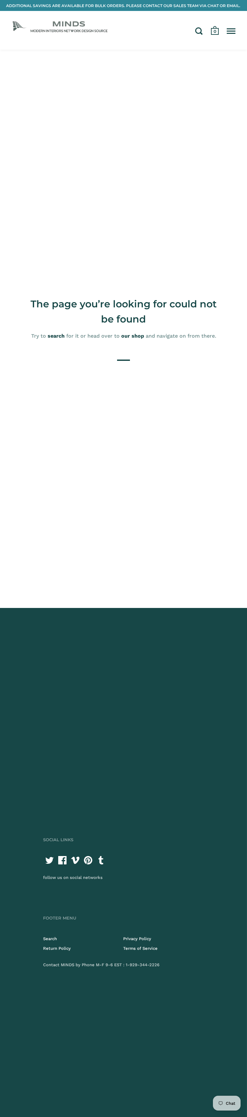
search (56, 336)
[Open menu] (231, 30)
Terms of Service (140, 948)
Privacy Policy (137, 938)
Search (50, 938)
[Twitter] (49, 860)
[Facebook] (62, 860)
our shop (132, 336)
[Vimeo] (75, 860)
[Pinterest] (88, 860)
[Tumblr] (101, 860)
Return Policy (57, 948)
